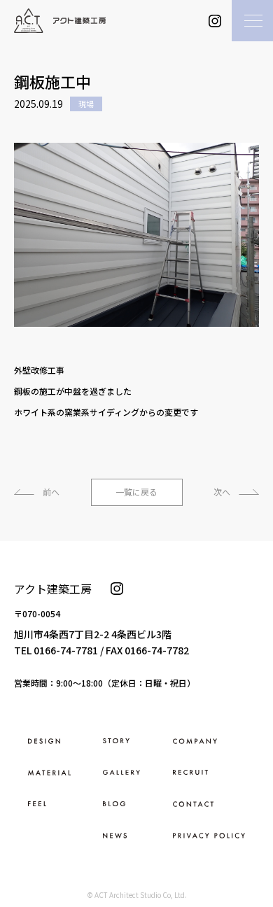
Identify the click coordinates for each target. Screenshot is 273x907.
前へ (51, 492)
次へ (222, 492)
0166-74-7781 (66, 650)
